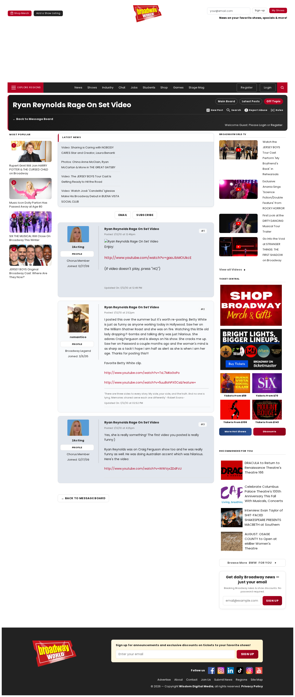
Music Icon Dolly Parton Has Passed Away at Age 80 (28, 195)
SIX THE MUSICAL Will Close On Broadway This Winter (30, 228)
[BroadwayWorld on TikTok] (240, 670)
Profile (77, 254)
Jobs (134, 87)
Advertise (164, 680)
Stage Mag (196, 87)
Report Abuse (258, 110)
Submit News (223, 680)
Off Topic (273, 101)
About (178, 680)
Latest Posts (251, 101)
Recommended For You (236, 451)
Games (178, 87)
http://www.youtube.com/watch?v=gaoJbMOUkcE (148, 257)
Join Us (206, 680)
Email (122, 215)
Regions (241, 680)
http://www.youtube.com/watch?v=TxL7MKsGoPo (142, 373)
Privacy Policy (252, 686)
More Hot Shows (235, 431)
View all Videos (230, 269)
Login (267, 87)
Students (149, 87)
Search (236, 110)
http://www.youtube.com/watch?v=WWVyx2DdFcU (143, 468)
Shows (92, 87)
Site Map (257, 680)
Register (247, 87)
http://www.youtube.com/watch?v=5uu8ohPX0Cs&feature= (150, 382)
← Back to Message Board (33, 119)
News (78, 87)
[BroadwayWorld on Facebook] (211, 670)
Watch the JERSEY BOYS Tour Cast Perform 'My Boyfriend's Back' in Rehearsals (271, 158)
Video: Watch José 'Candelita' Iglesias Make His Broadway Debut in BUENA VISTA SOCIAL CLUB (90, 196)
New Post (217, 110)
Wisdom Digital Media (196, 686)
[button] (282, 87)
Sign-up (260, 10)
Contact (191, 680)
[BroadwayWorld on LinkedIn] (230, 670)
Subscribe (144, 215)
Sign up (272, 601)
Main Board (226, 101)
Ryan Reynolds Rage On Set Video (131, 229)
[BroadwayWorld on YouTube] (259, 670)
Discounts (269, 431)
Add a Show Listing (48, 13)
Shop (164, 87)
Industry (107, 87)
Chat (122, 87)
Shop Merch (21, 13)
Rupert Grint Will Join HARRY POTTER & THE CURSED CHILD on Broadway (28, 159)
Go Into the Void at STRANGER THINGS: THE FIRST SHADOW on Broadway (274, 249)
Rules (279, 110)
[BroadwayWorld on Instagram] (221, 670)
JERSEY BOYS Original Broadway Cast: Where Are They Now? (28, 263)
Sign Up (247, 654)
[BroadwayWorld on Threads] (249, 670)
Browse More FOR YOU (249, 563)
